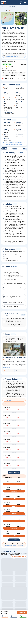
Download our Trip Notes (12, 56)
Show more (6, 367)
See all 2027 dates (14, 540)
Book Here (22, 612)
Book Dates (14, 484)
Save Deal (5, 616)
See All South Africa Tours (18, 556)
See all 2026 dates (14, 472)
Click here (8, 400)
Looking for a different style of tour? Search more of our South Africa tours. (14, 143)
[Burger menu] (25, 2)
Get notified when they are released (14, 545)
